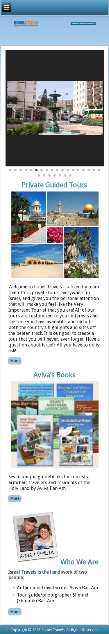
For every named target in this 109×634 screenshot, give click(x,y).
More (14, 360)
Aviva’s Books (54, 375)
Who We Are (79, 562)
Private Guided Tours (54, 185)
